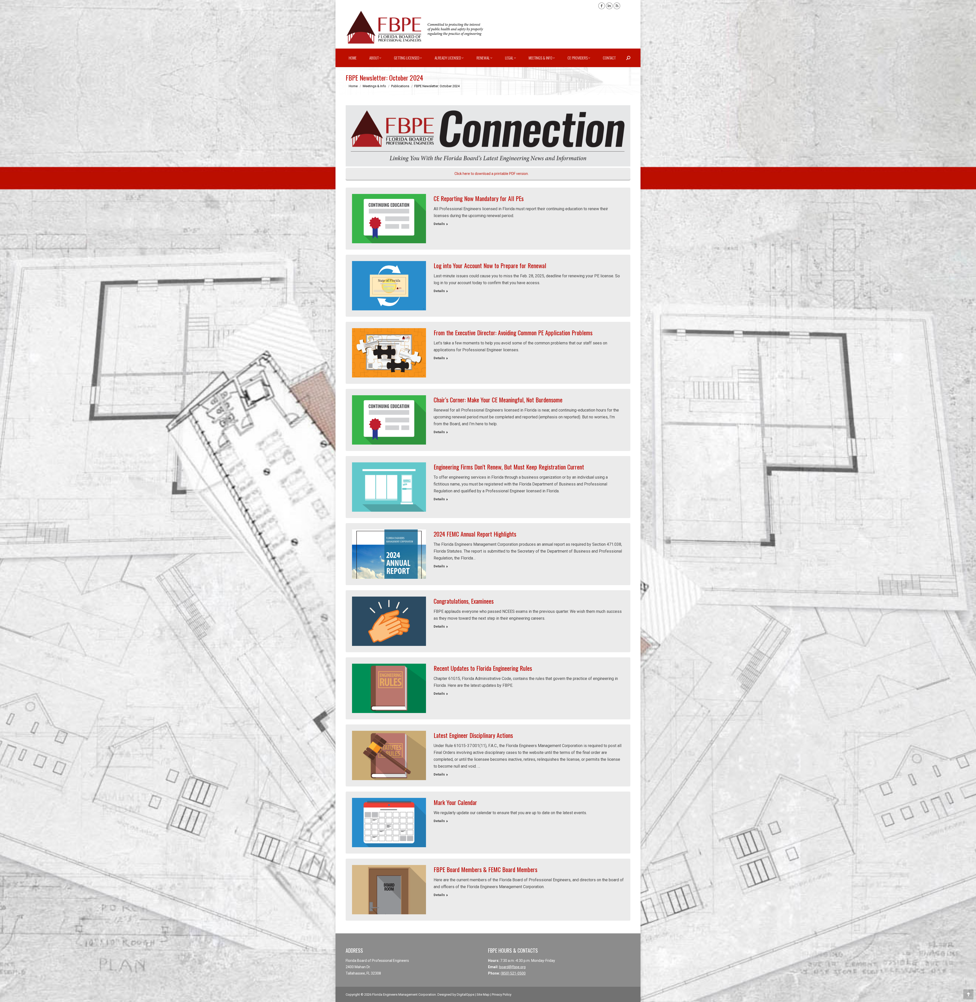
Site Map (483, 994)
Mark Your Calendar (455, 802)
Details (439, 224)
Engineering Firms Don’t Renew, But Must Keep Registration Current (509, 466)
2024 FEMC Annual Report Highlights (475, 533)
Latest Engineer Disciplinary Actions (473, 735)
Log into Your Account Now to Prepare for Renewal (490, 265)
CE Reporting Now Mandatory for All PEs (479, 198)
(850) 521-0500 (513, 973)
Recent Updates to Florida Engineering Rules (483, 668)
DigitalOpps (465, 994)
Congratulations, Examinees (464, 600)
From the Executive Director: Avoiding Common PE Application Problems (513, 332)
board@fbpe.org (512, 967)
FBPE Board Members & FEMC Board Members (485, 869)
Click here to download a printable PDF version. (491, 174)
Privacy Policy (501, 994)
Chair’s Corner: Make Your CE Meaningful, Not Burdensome (498, 399)
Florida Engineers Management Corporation (404, 994)
